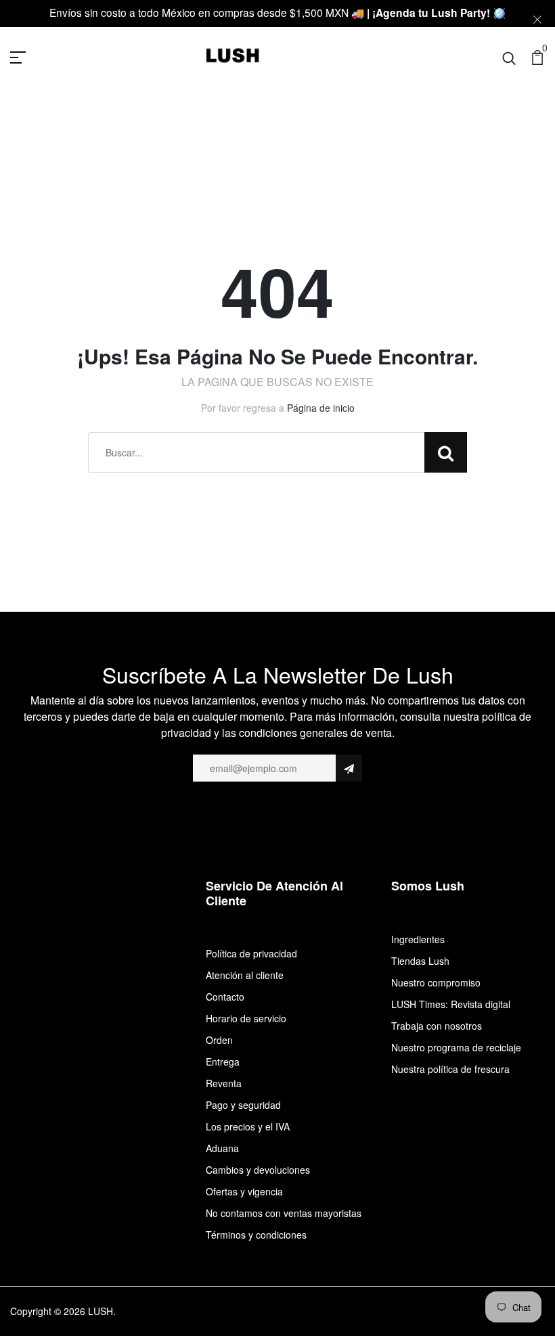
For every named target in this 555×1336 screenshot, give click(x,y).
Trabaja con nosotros (436, 1025)
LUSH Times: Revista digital (450, 1004)
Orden (219, 1040)
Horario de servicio (246, 1018)
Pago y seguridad (243, 1105)
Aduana (222, 1148)
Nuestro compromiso (436, 982)
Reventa (224, 1083)
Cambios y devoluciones (258, 1169)
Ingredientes (418, 939)
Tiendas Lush (420, 961)
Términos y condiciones (256, 1234)
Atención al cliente (245, 975)
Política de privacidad (251, 953)
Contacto (225, 996)
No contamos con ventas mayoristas (283, 1213)
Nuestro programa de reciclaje (456, 1047)
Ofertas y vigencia (244, 1191)
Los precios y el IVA (248, 1126)
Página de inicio (321, 407)
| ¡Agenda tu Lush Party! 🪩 (436, 12)
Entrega (223, 1061)
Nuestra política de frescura (450, 1069)
